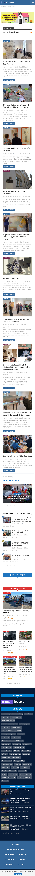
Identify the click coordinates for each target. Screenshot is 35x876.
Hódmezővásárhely (8, 734)
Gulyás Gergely (16, 727)
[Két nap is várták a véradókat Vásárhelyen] (7, 557)
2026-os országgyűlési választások (12, 714)
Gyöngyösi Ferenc (8, 730)
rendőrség (27, 764)
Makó (16, 750)
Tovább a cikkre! (9, 80)
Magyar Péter (6, 750)
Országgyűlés (19, 761)
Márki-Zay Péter (15, 754)
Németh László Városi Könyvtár (11, 757)
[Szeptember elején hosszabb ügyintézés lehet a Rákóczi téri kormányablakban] (7, 544)
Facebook (22, 859)
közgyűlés (17, 744)
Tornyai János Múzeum (9, 771)
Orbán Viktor (7, 761)
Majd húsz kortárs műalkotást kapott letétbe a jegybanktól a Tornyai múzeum (16, 237)
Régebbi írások (7, 476)
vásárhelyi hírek (25, 774)
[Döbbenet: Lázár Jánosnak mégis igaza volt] (5, 792)
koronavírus (16, 737)
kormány (5, 737)
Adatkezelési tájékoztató (15, 849)
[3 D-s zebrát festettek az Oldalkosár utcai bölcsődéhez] (5, 827)
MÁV (4, 754)
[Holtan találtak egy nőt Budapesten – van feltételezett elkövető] (5, 801)
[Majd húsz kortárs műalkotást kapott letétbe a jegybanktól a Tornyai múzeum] (17, 222)
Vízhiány (27, 777)
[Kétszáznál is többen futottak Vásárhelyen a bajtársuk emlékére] (25, 661)
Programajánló (7, 764)
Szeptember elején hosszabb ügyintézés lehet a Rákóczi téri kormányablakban (21, 544)
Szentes (15, 767)
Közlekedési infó (10, 657)
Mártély (26, 754)
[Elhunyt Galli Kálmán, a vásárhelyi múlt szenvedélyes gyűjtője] (9, 635)
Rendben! (18, 874)
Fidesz (5, 727)
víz (20, 777)
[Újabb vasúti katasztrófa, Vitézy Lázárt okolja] (5, 810)
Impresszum (23, 854)
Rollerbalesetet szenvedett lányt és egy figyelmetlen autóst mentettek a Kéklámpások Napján (17, 499)
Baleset (5, 717)
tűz (4, 774)
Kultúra (7, 171)
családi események (8, 720)
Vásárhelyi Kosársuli (8, 777)
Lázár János (7, 747)
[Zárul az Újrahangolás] (17, 266)
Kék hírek (7, 593)
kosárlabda (6, 744)
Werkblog (21, 864)
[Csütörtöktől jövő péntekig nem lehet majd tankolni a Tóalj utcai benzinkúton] (9, 661)
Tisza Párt (25, 767)
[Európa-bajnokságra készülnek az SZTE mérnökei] (7, 533)
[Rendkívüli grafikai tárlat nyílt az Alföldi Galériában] (17, 136)
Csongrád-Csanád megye (10, 724)
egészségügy (25, 724)
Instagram (9, 864)
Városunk (22, 631)
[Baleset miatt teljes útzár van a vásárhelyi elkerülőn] (17, 600)
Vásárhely (13, 774)
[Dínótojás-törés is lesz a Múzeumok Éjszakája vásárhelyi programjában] (17, 93)
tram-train (23, 771)
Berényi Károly (16, 717)
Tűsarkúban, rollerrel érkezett (19, 816)
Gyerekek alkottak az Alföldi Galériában (17, 456)
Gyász (6, 631)
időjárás (21, 734)
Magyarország (19, 747)
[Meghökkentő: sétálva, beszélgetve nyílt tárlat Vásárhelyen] (17, 307)
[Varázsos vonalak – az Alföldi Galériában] (17, 179)
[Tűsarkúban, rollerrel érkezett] (5, 818)
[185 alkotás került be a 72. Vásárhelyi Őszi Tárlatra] (17, 49)
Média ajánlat (9, 854)
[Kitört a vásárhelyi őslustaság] (25, 635)
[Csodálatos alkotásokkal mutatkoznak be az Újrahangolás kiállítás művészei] (17, 400)
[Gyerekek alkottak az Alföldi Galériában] (17, 444)
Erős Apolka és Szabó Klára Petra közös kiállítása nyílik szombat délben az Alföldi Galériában (16, 367)
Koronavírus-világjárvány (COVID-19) (12, 740)
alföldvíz (28, 714)
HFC (18, 730)
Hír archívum (9, 859)
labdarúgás (27, 744)
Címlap (6, 41)
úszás (5, 781)
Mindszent (26, 750)
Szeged (5, 767)
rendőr (18, 764)
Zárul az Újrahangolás (11, 278)
